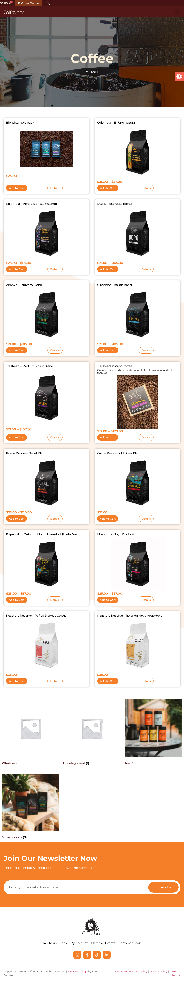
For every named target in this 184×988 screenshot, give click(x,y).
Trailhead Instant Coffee (114, 366)
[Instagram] (77, 955)
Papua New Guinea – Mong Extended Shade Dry (41, 534)
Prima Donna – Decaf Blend (26, 453)
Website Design (78, 971)
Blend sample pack (20, 122)
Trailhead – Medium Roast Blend (29, 366)
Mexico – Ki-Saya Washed (115, 534)
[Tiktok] (97, 955)
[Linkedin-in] (107, 955)
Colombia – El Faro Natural (116, 122)
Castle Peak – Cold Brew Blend (119, 453)
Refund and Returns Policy (130, 971)
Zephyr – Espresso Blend (24, 285)
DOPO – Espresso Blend (114, 203)
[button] (179, 76)
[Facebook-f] (87, 955)
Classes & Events (103, 943)
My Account (79, 943)
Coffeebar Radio (130, 943)
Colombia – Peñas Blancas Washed (31, 203)
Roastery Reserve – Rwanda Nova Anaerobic (129, 615)
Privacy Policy (158, 971)
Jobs (63, 943)
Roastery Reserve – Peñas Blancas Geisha (36, 615)
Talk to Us (50, 943)
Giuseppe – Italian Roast (114, 285)
